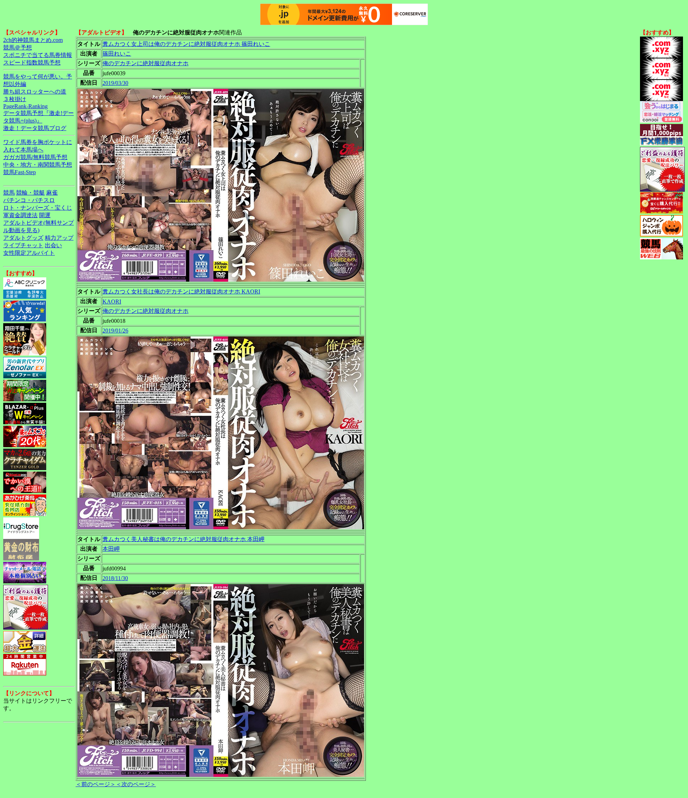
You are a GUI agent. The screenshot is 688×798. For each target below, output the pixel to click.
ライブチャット (23, 245)
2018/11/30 (115, 578)
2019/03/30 (115, 83)
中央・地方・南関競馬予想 (37, 165)
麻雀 (52, 193)
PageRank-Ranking (25, 106)
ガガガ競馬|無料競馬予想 (35, 157)
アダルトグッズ (23, 238)
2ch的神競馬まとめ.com (33, 40)
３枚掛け (14, 99)
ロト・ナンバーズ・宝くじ (37, 208)
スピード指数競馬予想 (32, 62)
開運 (45, 215)
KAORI (111, 301)
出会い (53, 245)
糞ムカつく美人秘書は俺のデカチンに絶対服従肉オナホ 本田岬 (183, 539)
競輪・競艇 (30, 193)
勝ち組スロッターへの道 (34, 92)
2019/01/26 (115, 331)
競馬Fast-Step (19, 172)
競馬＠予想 (17, 47)
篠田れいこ (116, 54)
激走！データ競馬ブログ (34, 128)
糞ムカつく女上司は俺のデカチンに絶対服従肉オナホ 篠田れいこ (186, 44)
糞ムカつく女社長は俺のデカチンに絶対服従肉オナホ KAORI (181, 291)
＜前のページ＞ (96, 784)
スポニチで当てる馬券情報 (37, 55)
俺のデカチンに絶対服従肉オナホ (145, 63)
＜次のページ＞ (136, 784)
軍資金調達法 (20, 215)
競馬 (9, 193)
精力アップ (59, 238)
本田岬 (111, 549)
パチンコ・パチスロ (29, 200)
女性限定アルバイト (29, 253)
